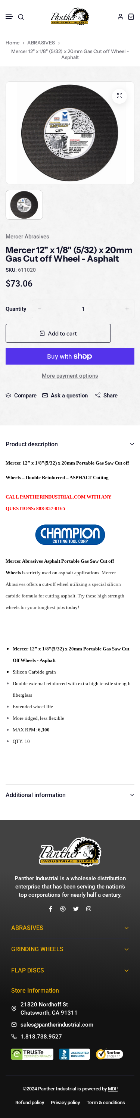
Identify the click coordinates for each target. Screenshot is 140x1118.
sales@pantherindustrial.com (57, 1024)
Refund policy (29, 1102)
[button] (10, 16)
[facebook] (50, 908)
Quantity (16, 309)
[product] (119, 96)
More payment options (70, 375)
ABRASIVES (41, 43)
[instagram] (88, 908)
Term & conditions (106, 1102)
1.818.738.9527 (41, 1036)
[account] (120, 16)
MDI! (113, 1089)
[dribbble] (63, 908)
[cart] (131, 16)
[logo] (70, 16)
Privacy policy (65, 1102)
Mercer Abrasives (27, 236)
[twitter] (76, 908)
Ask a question (69, 395)
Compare (25, 395)
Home (12, 43)
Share (110, 395)
